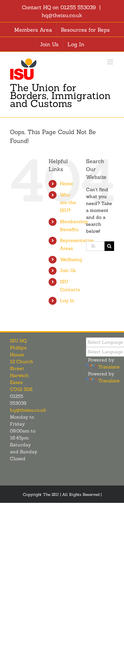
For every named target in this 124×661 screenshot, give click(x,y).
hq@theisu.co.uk (62, 15)
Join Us (68, 270)
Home (66, 184)
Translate (109, 367)
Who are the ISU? (68, 203)
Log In (67, 300)
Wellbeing (71, 259)
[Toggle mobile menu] (110, 61)
